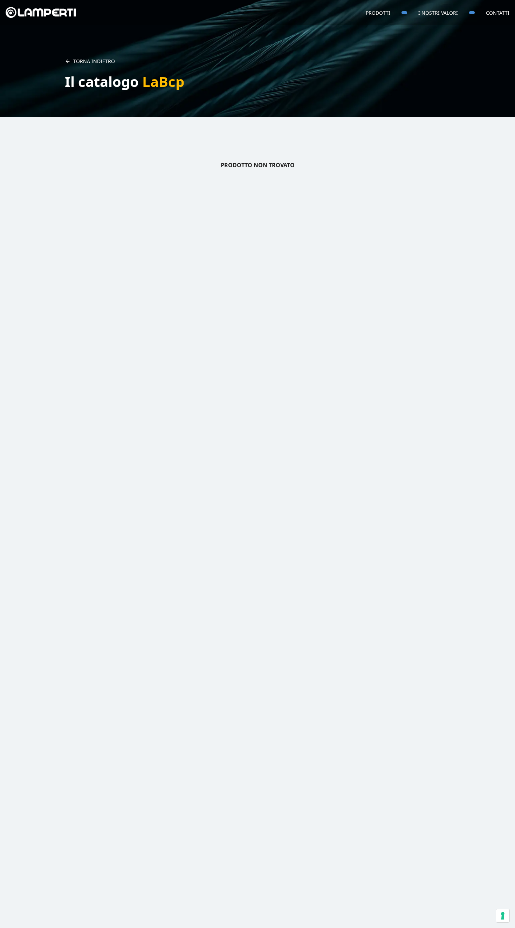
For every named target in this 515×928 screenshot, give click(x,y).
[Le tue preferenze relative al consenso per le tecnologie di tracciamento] (502, 915)
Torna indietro (94, 61)
